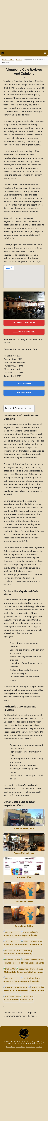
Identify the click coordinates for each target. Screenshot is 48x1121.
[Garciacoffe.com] (2, 53)
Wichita (19, 60)
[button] (40, 53)
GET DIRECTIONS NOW (24, 322)
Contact (39, 1047)
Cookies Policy (30, 1047)
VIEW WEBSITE (24, 383)
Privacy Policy (20, 1047)
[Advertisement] (24, 25)
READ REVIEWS (24, 392)
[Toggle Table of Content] (29, 408)
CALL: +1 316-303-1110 (24, 331)
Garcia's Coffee (8, 60)
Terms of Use (10, 1047)
